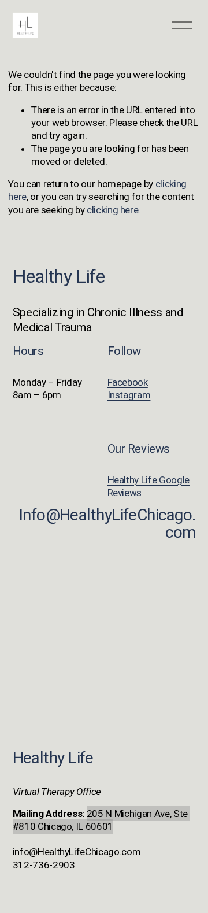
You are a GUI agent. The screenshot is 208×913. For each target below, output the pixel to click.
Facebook (127, 382)
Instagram (129, 395)
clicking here (113, 210)
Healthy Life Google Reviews (148, 486)
